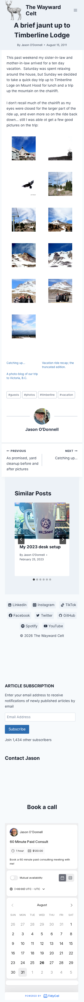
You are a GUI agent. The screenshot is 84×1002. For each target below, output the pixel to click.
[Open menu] (75, 10)
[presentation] (42, 521)
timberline (47, 394)
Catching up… (16, 362)
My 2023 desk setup (40, 546)
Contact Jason (22, 758)
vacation (66, 394)
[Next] (63, 539)
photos (29, 394)
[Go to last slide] (21, 539)
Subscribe (17, 729)
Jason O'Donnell (31, 45)
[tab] (34, 579)
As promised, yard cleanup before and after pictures (23, 460)
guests (13, 394)
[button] (24, 148)
